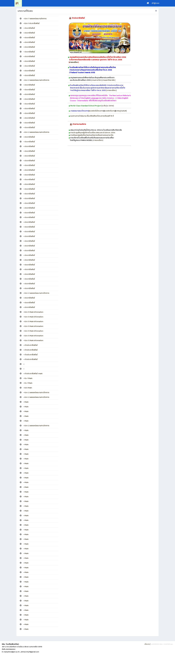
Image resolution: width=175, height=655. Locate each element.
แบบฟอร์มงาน (109, 110)
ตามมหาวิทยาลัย (108, 80)
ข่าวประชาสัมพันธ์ (31, 345)
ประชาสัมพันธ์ (30, 28)
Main (26, 402)
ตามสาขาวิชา (96, 80)
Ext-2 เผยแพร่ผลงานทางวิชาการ (37, 80)
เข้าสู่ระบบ (155, 3)
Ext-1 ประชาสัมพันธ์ (32, 23)
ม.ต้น (104, 105)
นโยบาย (147, 644)
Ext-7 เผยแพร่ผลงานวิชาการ (36, 18)
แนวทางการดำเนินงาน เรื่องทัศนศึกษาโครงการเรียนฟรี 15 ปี (92, 116)
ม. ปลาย (110, 105)
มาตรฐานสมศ (121, 110)
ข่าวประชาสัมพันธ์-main (33, 373)
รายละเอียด (73, 62)
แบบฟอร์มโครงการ (96, 110)
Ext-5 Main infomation (34, 312)
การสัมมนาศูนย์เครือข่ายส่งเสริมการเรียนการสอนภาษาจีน (92, 135)
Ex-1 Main (28, 378)
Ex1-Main (28, 387)
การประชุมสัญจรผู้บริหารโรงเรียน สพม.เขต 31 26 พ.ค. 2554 (92, 132)
